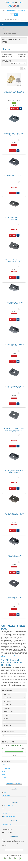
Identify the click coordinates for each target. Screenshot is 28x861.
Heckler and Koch (21, 56)
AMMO (6, 718)
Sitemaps (4, 774)
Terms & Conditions (7, 811)
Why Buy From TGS (8, 805)
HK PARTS (6, 32)
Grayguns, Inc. (20, 54)
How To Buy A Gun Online (9, 816)
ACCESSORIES (8, 711)
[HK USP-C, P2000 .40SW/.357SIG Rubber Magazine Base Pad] (14, 499)
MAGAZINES (7, 701)
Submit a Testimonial (11, 851)
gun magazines (14, 655)
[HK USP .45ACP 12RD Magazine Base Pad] (14, 203)
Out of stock (12, 150)
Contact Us (20, 2)
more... (20, 851)
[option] (14, 843)
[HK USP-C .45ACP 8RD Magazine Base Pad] (14, 330)
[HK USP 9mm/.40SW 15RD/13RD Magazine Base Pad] (14, 287)
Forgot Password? (6, 768)
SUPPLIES (7, 708)
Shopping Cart (6, 795)
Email (4, 827)
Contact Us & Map (7, 824)
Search (14, 755)
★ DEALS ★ (7, 725)
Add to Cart (15, 108)
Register (4, 771)
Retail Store (6, 813)
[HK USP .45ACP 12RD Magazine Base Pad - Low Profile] (14, 245)
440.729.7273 (10, 2)
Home (2, 28)
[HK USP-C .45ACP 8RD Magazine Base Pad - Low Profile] (14, 372)
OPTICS (6, 715)
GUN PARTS (7, 30)
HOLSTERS (7, 704)
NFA (5, 722)
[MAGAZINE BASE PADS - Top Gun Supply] (14, 10)
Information (4, 777)
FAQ (4, 808)
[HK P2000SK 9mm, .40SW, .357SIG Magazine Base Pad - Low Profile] (14, 161)
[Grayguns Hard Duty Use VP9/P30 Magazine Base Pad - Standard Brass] (14, 79)
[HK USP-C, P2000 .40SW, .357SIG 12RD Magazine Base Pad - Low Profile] (14, 415)
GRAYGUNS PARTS (6, 54)
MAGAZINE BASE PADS (7, 56)
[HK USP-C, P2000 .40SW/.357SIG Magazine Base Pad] (14, 456)
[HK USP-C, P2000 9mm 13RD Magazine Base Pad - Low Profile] (14, 583)
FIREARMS (7, 694)
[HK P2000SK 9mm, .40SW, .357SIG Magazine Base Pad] (14, 118)
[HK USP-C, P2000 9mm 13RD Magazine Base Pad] (14, 541)
